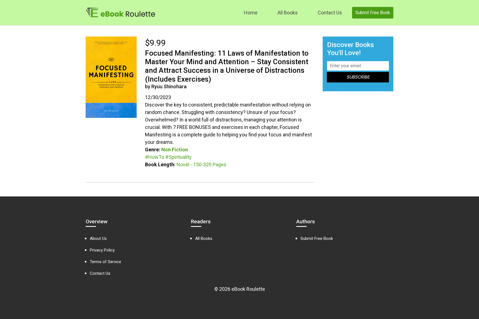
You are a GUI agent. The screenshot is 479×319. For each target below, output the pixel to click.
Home (251, 12)
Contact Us (330, 12)
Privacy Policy (102, 250)
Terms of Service (105, 261)
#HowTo (154, 157)
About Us (98, 238)
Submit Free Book (372, 12)
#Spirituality (178, 157)
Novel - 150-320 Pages (201, 164)
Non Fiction (174, 149)
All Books (287, 12)
